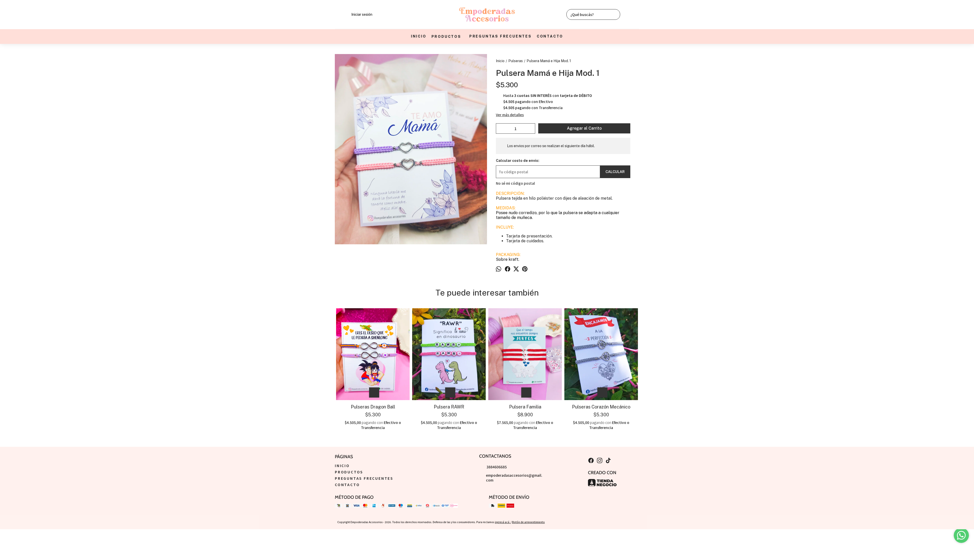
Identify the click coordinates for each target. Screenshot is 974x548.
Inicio (418, 36)
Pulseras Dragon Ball (373, 406)
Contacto (550, 36)
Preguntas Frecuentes (500, 36)
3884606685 (496, 466)
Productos (446, 37)
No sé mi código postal (515, 183)
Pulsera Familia (525, 406)
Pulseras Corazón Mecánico (601, 406)
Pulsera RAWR (449, 406)
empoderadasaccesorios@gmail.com (514, 478)
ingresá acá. (503, 522)
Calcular (615, 172)
